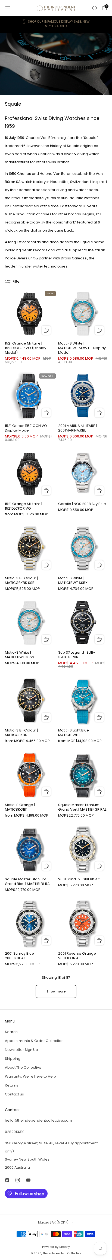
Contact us (14, 1094)
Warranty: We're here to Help (30, 1076)
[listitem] (56, 24)
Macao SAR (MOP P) (53, 1222)
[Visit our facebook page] (7, 1180)
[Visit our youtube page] (28, 1180)
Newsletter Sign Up (21, 1049)
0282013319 (14, 1131)
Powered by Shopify (56, 1247)
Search (11, 1031)
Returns (11, 1085)
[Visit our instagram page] (17, 1180)
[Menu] (7, 8)
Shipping (12, 1058)
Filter (17, 281)
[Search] (94, 8)
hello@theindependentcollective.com (38, 1120)
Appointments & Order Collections (35, 1040)
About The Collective (23, 1067)
